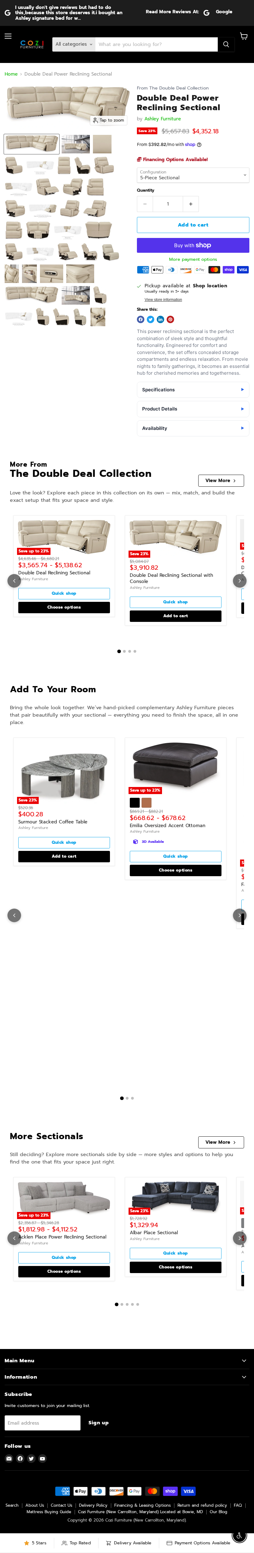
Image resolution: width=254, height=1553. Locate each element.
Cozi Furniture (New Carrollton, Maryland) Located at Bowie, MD (140, 1512)
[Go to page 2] (124, 651)
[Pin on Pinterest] (170, 319)
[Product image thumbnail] (75, 144)
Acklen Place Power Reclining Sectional (62, 1237)
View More (217, 480)
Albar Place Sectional (154, 1232)
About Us (34, 1505)
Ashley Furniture (162, 118)
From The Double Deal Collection (173, 88)
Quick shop (64, 593)
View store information (163, 300)
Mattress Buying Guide (49, 1512)
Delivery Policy (93, 1505)
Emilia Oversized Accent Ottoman (167, 825)
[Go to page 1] (119, 651)
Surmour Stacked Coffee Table (52, 821)
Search (12, 1505)
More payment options (193, 259)
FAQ (238, 1505)
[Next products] (240, 581)
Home (11, 74)
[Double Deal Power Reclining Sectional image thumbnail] (31, 144)
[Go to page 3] (129, 651)
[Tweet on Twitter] (150, 319)
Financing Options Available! (175, 159)
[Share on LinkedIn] (160, 319)
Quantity (145, 190)
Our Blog (218, 1512)
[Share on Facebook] (140, 319)
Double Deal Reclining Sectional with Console (171, 578)
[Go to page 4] (135, 651)
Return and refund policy (202, 1505)
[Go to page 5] (137, 1304)
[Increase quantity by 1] (191, 204)
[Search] (226, 44)
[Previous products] (14, 581)
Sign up (99, 1422)
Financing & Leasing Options (142, 1505)
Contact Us (61, 1505)
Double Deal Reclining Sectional (54, 572)
